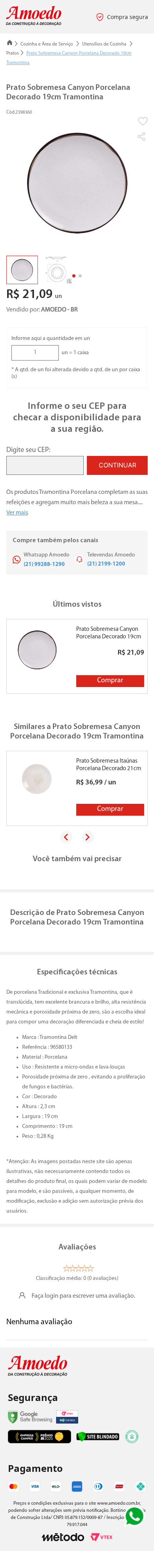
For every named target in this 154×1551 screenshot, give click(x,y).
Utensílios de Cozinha (104, 44)
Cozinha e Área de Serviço (47, 44)
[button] (142, 136)
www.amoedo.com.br (118, 1503)
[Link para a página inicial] (9, 44)
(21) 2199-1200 (106, 564)
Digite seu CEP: (28, 450)
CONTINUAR (117, 465)
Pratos (12, 53)
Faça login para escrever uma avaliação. (83, 1296)
